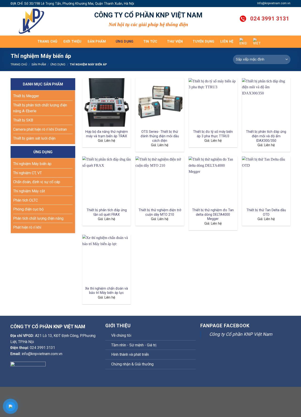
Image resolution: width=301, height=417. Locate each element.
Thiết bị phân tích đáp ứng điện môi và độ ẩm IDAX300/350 (266, 136)
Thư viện (175, 42)
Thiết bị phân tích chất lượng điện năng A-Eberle (40, 108)
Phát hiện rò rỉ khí (27, 227)
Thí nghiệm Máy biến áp (32, 164)
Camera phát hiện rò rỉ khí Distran (40, 129)
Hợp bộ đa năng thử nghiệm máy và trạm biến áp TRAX (106, 134)
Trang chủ (19, 64)
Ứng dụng (124, 42)
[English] (243, 42)
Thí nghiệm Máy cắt (29, 191)
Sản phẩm (96, 42)
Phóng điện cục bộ (28, 209)
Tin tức (150, 42)
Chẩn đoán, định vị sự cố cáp (36, 182)
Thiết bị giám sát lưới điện (34, 138)
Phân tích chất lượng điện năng (38, 218)
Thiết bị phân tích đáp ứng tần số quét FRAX (107, 212)
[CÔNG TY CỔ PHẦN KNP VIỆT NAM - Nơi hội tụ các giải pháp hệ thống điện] (34, 21)
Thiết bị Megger (26, 96)
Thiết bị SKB (23, 120)
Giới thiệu (72, 42)
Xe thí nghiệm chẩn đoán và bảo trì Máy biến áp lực (106, 291)
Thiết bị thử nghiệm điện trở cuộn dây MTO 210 (160, 212)
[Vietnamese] (257, 42)
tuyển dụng (203, 42)
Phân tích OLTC (25, 200)
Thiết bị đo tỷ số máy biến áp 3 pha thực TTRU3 (213, 134)
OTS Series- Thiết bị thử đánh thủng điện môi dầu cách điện (160, 136)
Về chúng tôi (121, 335)
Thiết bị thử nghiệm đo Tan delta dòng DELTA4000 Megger (213, 214)
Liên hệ (226, 42)
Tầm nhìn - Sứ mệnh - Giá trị (133, 345)
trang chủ (47, 42)
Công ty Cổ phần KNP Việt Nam (240, 334)
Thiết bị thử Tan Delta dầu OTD (266, 212)
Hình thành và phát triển (130, 354)
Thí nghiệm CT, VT (27, 173)
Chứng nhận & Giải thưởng (132, 364)
